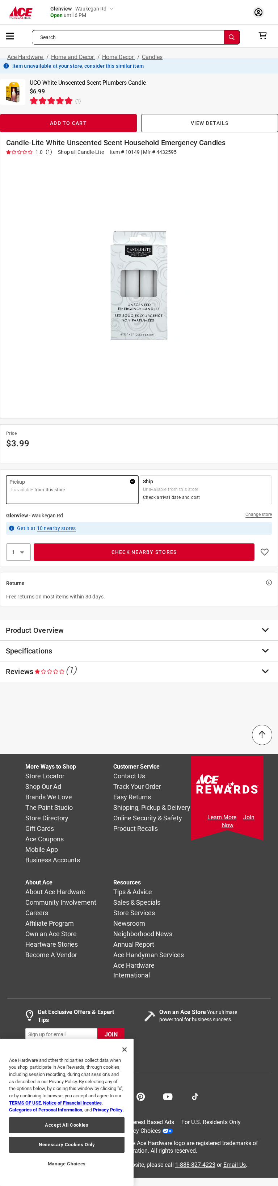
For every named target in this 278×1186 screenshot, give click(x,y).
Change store (258, 514)
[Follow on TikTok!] (195, 1096)
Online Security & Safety (147, 818)
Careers (36, 913)
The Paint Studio (49, 808)
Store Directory (46, 818)
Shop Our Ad (43, 787)
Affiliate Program (49, 924)
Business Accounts (52, 860)
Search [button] (48, 37)
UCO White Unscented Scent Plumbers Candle (88, 82)
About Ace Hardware (55, 892)
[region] (67, 1112)
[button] (139, 285)
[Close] (124, 1049)
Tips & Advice (132, 892)
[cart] (265, 35)
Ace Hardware (25, 57)
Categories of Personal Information (45, 1110)
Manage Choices (67, 1163)
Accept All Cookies (67, 1125)
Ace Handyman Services (148, 955)
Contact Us (129, 776)
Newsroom (129, 924)
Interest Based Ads (150, 1122)
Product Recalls (135, 829)
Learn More (221, 817)
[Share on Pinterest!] (140, 1096)
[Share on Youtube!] (168, 1096)
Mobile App (41, 850)
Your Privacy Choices (134, 1130)
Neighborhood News (142, 934)
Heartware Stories (51, 945)
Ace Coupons (44, 839)
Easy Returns (132, 797)
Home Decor (118, 57)
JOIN (111, 1034)
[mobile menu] (10, 35)
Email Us (234, 1164)
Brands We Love (48, 797)
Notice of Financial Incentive (72, 1103)
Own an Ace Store (51, 934)
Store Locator (44, 776)
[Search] (232, 37)
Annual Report (133, 945)
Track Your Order (137, 787)
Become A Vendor (51, 955)
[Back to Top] (262, 735)
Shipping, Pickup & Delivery (151, 808)
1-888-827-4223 (195, 1164)
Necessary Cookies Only (66, 1144)
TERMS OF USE (25, 1103)
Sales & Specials (136, 903)
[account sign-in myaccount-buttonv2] (260, 12)
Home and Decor (73, 57)
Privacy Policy (108, 1110)
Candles (152, 57)
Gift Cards (39, 829)
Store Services (134, 913)
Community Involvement (60, 903)
